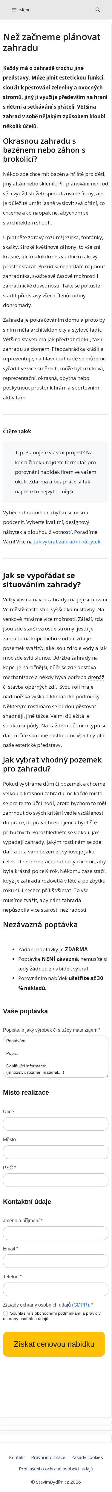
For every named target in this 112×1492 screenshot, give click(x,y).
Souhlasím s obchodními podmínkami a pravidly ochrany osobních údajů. (52, 1316)
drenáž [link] (96, 677)
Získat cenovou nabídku (54, 1344)
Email (10, 1248)
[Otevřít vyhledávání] (98, 10)
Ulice (8, 1111)
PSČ (9, 1167)
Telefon (12, 1276)
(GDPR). (81, 1304)
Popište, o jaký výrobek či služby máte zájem (51, 1030)
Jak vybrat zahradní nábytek (67, 541)
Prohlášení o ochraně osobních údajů (56, 1469)
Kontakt (17, 1457)
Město (9, 1139)
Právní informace (48, 1457)
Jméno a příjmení (22, 1220)
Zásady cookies (87, 1457)
